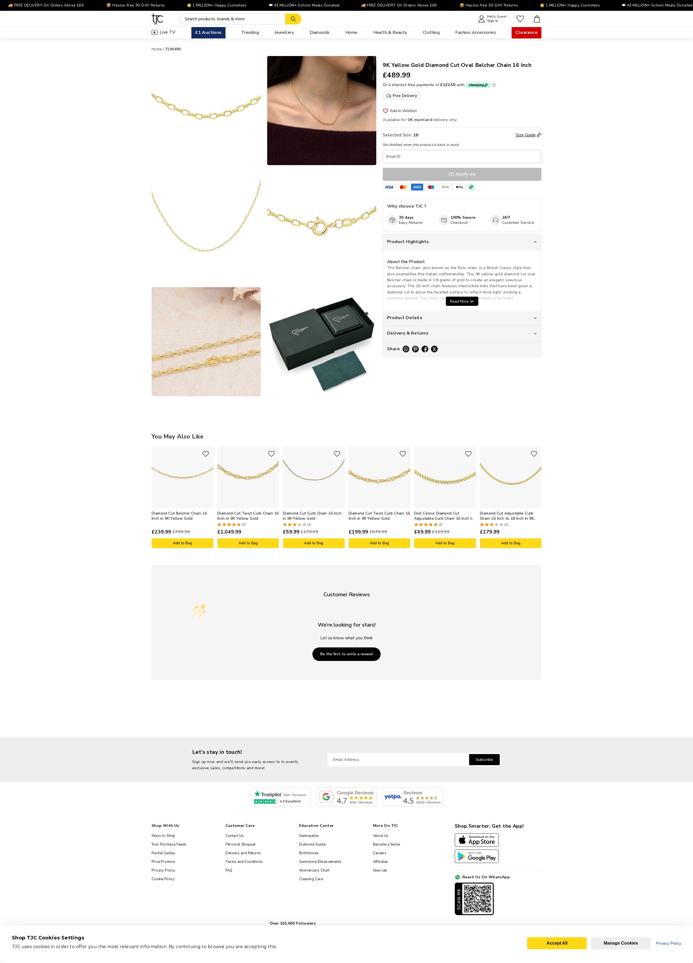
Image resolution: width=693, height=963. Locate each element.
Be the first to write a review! (346, 654)
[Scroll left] (156, 497)
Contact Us (234, 835)
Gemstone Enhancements (320, 861)
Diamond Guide (312, 844)
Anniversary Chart (314, 870)
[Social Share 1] (406, 349)
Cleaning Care (311, 879)
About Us (381, 835)
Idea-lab (380, 870)
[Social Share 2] (415, 349)
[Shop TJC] (157, 19)
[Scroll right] (537, 497)
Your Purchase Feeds (169, 844)
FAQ (229, 870)
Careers (380, 853)
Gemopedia (309, 835)
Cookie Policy (163, 879)
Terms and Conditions (244, 861)
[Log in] (520, 19)
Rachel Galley (163, 853)
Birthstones (309, 853)
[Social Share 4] (434, 349)
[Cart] (537, 19)
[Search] (293, 19)
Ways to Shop (163, 835)
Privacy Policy (163, 870)
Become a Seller (387, 844)
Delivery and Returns (243, 853)
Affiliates (380, 861)
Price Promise (163, 861)
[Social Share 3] (424, 349)
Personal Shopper (240, 844)
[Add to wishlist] (205, 453)
